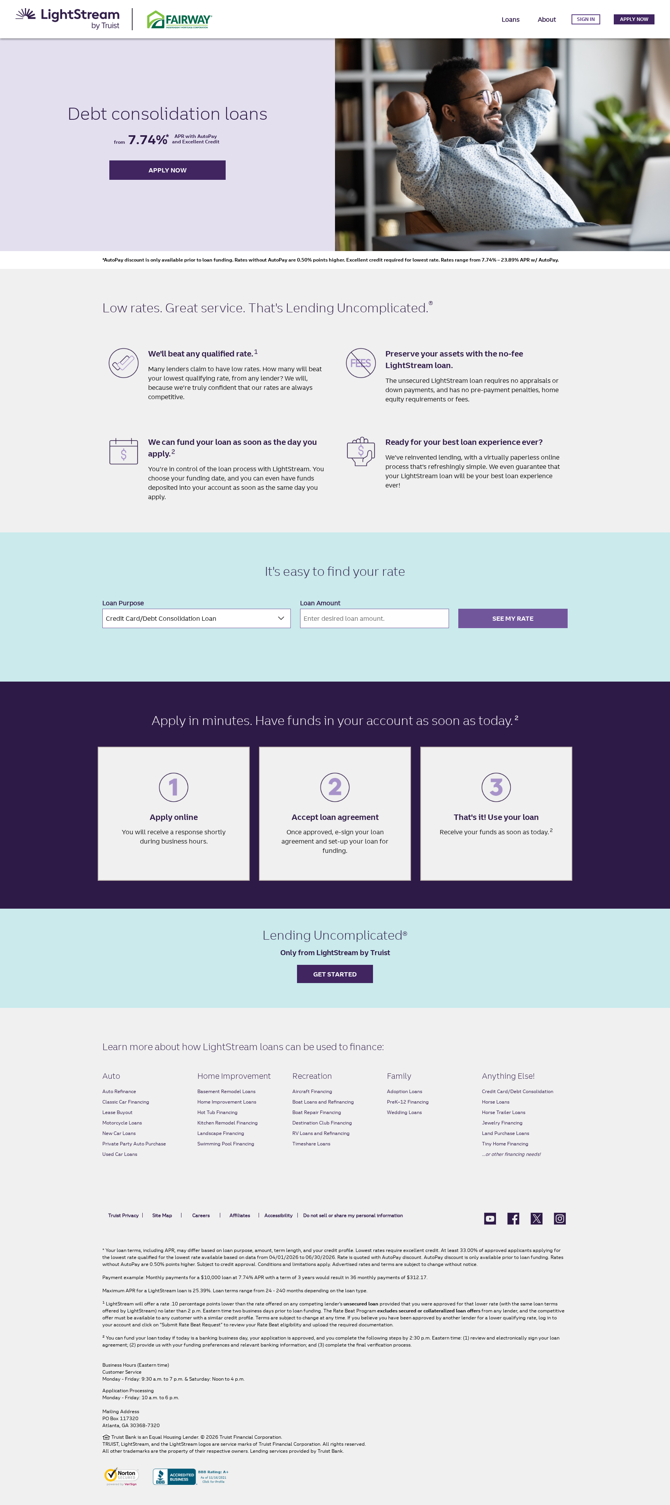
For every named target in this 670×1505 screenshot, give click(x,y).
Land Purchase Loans (505, 1133)
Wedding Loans (404, 1112)
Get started (335, 974)
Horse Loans (495, 1102)
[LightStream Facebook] (513, 1218)
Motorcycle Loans (122, 1123)
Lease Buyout (117, 1112)
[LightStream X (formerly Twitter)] (536, 1218)
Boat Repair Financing (316, 1112)
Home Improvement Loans (226, 1102)
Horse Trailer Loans (503, 1112)
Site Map (162, 1215)
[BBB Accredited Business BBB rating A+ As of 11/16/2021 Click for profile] (191, 1476)
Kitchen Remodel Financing (227, 1123)
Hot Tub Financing (217, 1112)
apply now (168, 170)
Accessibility (278, 1215)
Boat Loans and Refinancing (323, 1102)
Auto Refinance (119, 1091)
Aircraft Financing (312, 1091)
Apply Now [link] (634, 19)
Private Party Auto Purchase (134, 1144)
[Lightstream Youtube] (490, 1218)
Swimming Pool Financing (225, 1144)
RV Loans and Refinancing (321, 1133)
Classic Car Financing (125, 1102)
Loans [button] (511, 19)
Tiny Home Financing (505, 1144)
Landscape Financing (220, 1133)
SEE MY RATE (513, 618)
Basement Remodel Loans (226, 1091)
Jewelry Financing (502, 1123)
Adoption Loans (404, 1091)
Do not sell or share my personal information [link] (353, 1215)
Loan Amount (320, 603)
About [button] (547, 19)
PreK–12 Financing (408, 1102)
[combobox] (196, 618)
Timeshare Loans (311, 1144)
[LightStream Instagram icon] (559, 1218)
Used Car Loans (119, 1154)
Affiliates (240, 1215)
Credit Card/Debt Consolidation (517, 1091)
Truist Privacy (123, 1215)
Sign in (586, 19)
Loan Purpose (123, 603)
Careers (201, 1215)
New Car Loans (119, 1133)
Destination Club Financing (322, 1123)
